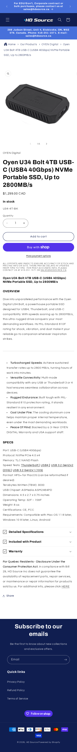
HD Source (32, 742)
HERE (66, 586)
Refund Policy (16, 690)
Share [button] (10, 595)
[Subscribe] (65, 659)
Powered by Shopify (49, 742)
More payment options (38, 256)
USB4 (45, 465)
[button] (7, 20)
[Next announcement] (70, 6)
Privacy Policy (16, 682)
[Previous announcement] (7, 6)
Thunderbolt (30, 465)
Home (12, 44)
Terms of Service (17, 698)
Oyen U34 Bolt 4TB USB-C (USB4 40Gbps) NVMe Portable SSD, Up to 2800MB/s (37, 49)
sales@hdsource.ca (53, 270)
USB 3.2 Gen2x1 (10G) (28, 470)
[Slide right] (46, 144)
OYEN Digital (50, 44)
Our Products (28, 44)
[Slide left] (30, 144)
